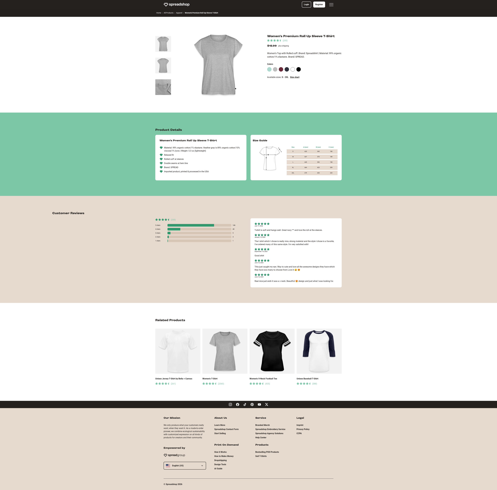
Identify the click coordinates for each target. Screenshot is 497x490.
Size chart (294, 77)
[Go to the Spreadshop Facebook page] (237, 404)
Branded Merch (262, 425)
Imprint (300, 425)
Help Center (260, 437)
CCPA (299, 433)
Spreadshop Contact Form (226, 429)
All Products (168, 13)
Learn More (219, 425)
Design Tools (220, 464)
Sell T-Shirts (261, 456)
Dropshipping (220, 460)
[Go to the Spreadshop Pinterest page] (252, 404)
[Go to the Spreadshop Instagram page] (230, 404)
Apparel (179, 13)
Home (158, 13)
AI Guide (218, 468)
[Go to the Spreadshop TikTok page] (244, 404)
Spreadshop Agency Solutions (269, 433)
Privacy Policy (303, 429)
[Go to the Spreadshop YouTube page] (259, 404)
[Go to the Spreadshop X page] (266, 404)
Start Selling (220, 433)
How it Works (220, 452)
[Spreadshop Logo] (176, 4)
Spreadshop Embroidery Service (270, 429)
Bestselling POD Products (267, 452)
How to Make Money (223, 456)
